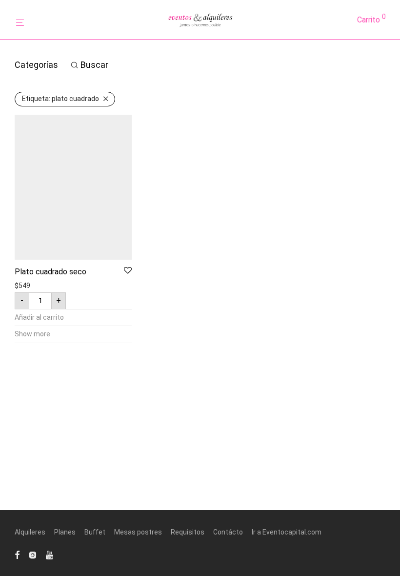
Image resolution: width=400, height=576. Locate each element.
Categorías (36, 65)
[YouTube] (50, 554)
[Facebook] (17, 554)
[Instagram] (32, 554)
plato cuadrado (60, 99)
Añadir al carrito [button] (39, 317)
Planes (65, 532)
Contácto (228, 532)
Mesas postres (138, 532)
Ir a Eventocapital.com (286, 532)
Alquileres (30, 532)
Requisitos (187, 532)
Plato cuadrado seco (50, 271)
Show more (32, 334)
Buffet (94, 532)
